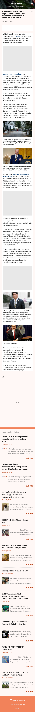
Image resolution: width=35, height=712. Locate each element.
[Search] (32, 4)
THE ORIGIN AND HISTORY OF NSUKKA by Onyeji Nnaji (15, 673)
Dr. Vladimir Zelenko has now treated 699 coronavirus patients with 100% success (14, 494)
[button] (32, 12)
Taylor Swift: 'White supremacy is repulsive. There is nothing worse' (15, 438)
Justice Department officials (12, 74)
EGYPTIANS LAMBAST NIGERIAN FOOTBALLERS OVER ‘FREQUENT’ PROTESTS (15, 596)
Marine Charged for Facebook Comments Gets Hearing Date (14, 622)
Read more (29, 458)
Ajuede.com (15, 3)
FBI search (16, 36)
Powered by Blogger (18, 700)
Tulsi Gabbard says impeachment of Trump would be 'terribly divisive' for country (15, 466)
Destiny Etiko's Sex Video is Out (15, 571)
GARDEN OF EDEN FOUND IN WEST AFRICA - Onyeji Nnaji (14, 546)
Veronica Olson (21, 704)
